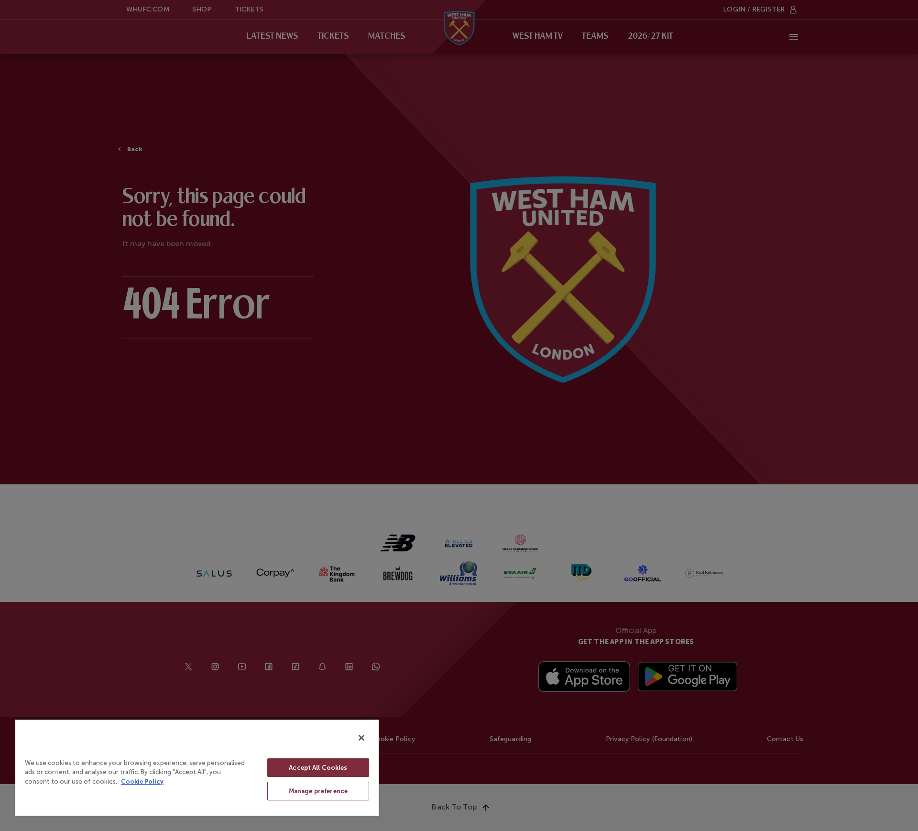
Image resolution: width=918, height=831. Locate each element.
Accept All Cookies (318, 767)
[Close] (361, 737)
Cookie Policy (142, 781)
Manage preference (318, 791)
